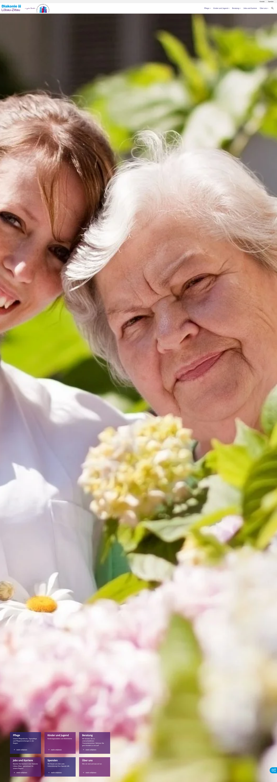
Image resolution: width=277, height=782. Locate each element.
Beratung (235, 8)
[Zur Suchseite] (272, 8)
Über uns (263, 8)
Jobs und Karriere (250, 8)
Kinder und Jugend (220, 8)
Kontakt (262, 1)
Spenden (271, 1)
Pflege (206, 8)
